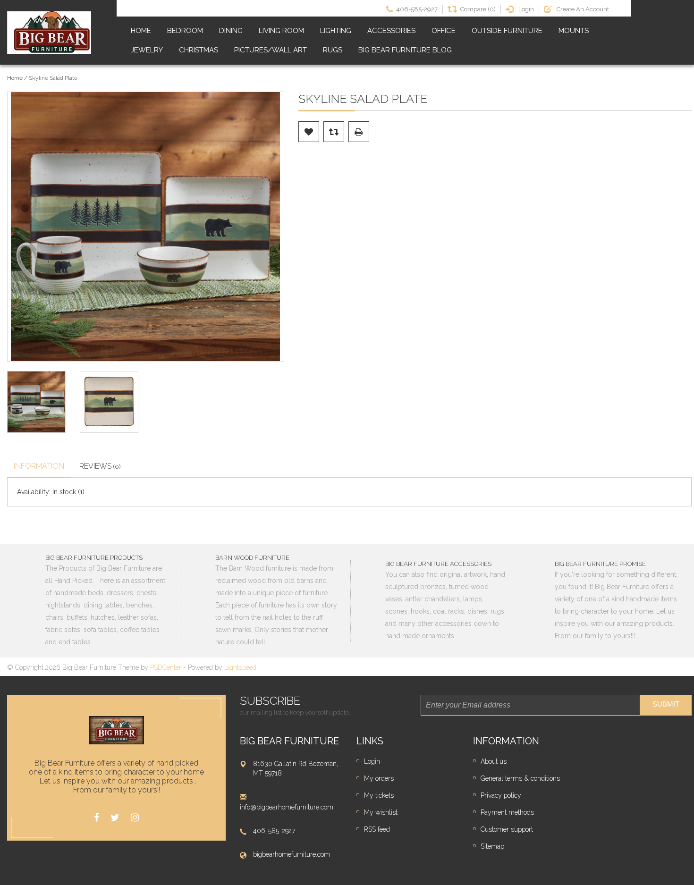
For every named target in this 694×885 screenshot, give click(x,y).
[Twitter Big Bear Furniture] (115, 818)
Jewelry (147, 50)
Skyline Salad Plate (53, 78)
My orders (379, 778)
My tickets (379, 795)
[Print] (358, 131)
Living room (281, 30)
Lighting (335, 30)
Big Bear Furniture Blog (405, 50)
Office (444, 30)
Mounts (574, 30)
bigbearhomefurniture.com (291, 854)
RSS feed (377, 829)
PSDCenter (165, 667)
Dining (231, 30)
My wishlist (381, 812)
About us (494, 761)
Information (39, 466)
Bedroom (185, 30)
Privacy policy (501, 795)
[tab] (39, 467)
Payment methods (507, 812)
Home (141, 30)
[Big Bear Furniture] (49, 32)
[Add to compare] (333, 131)
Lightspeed (240, 667)
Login (372, 761)
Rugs (332, 50)
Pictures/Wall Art (270, 50)
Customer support (507, 829)
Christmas (198, 50)
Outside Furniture (507, 30)
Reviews (100, 466)
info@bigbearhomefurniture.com (286, 807)
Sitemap (492, 846)
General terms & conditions (520, 778)
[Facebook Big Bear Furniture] (96, 818)
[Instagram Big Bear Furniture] (135, 818)
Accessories (391, 30)
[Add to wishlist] (308, 131)
